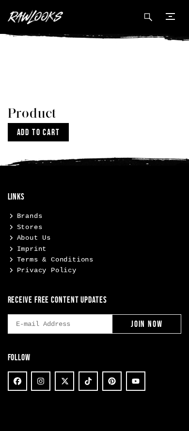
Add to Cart (38, 132)
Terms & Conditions (55, 259)
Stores (30, 227)
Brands (30, 216)
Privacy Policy (47, 270)
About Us (34, 238)
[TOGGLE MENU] (170, 16)
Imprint (32, 249)
